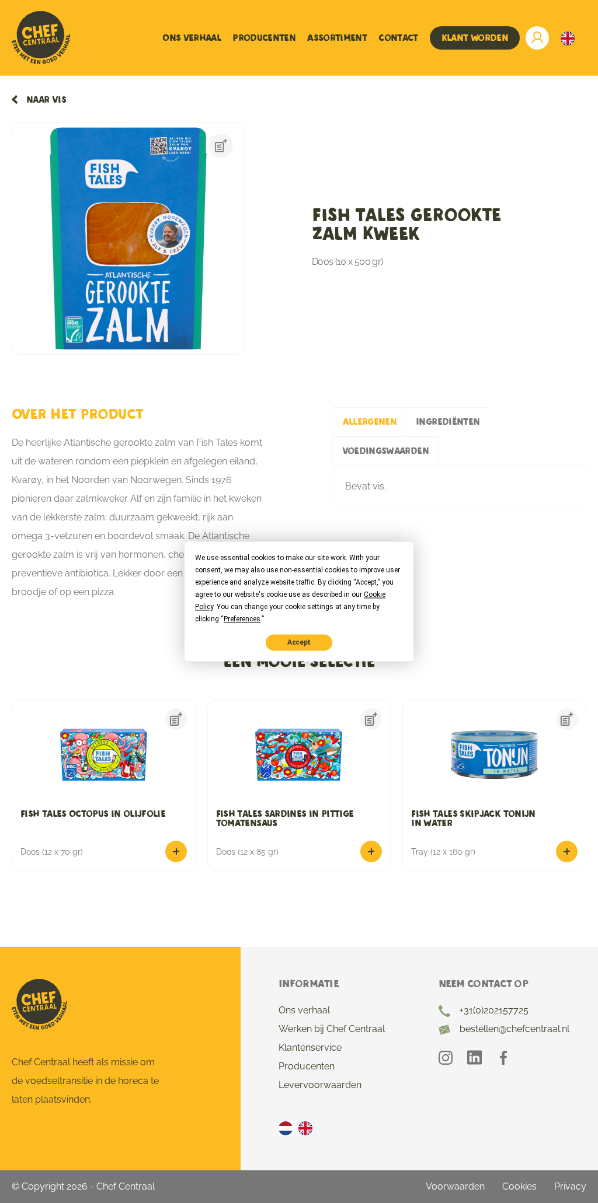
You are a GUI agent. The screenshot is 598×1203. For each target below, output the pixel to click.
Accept (298, 642)
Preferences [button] (242, 619)
